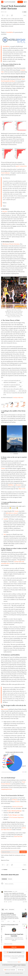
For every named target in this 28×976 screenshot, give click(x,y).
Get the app (20, 969)
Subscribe (20, 2)
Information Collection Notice (18, 956)
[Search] (25, 909)
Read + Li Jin (22, 489)
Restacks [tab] (10, 879)
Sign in (25, 2)
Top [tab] (2, 909)
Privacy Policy (15, 958)
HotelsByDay (9, 32)
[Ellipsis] (26, 891)
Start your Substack (10, 969)
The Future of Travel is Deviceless (11, 244)
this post (5, 211)
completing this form (6, 789)
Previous (5, 869)
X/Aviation (15, 453)
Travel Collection (5, 173)
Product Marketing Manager (14, 811)
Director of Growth (17, 807)
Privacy (15, 965)
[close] (24, 928)
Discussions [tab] (11, 909)
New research (4, 709)
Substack (7, 973)
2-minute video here (18, 397)
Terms (19, 965)
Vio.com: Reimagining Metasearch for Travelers (8, 914)
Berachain (18, 485)
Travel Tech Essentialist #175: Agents (9, 925)
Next (23, 869)
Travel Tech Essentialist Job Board (13, 80)
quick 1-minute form (21, 166)
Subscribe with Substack (15, 952)
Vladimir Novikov (8, 891)
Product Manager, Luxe (14, 815)
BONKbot (11, 485)
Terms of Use (21, 955)
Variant (3, 468)
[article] (14, 917)
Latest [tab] (6, 909)
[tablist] (7, 879)
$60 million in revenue (12, 513)
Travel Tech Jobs (18, 836)
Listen (25, 12)
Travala (16, 511)
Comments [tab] (4, 879)
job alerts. (17, 801)
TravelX (6, 519)
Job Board (14, 800)
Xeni (5, 534)
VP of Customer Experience (16, 817)
